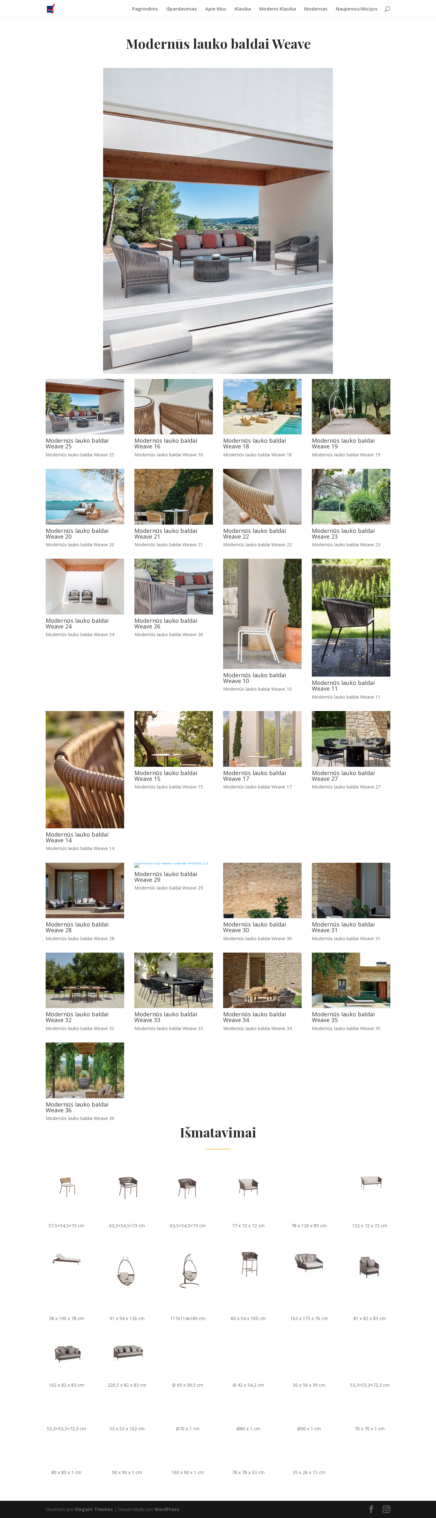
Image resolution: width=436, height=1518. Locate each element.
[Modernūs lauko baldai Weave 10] (262, 667)
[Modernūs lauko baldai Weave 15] (173, 765)
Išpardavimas (181, 9)
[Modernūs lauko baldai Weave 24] (85, 613)
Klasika (243, 9)
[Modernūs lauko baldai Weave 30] (262, 916)
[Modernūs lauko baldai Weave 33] (173, 1006)
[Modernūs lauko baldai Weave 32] (85, 1006)
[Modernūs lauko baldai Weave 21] (173, 523)
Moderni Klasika (277, 9)
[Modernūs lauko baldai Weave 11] (351, 675)
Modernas (315, 9)
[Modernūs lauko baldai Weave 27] (351, 765)
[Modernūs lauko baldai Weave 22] (262, 523)
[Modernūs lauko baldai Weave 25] (85, 433)
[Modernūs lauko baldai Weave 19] (351, 433)
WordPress (166, 1509)
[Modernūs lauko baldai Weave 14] (85, 827)
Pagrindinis (145, 9)
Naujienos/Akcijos (357, 9)
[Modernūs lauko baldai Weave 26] (173, 613)
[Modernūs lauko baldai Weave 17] (262, 765)
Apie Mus (215, 9)
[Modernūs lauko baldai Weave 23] (351, 523)
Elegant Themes (94, 1509)
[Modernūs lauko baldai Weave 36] (85, 1096)
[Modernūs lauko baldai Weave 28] (85, 916)
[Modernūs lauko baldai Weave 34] (262, 1006)
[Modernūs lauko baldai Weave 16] (173, 433)
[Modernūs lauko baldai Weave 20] (85, 523)
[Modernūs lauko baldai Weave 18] (262, 433)
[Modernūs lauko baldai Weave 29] (171, 863)
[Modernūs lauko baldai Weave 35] (351, 1006)
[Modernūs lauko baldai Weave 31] (351, 916)
